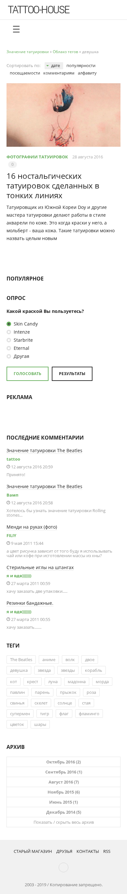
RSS (106, 851)
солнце (65, 703)
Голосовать (27, 373)
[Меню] (16, 29)
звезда (44, 670)
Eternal (20, 348)
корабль (93, 670)
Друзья (64, 851)
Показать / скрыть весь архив (64, 822)
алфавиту (87, 73)
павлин (17, 692)
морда (102, 681)
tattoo (13, 459)
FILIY (11, 535)
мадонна (77, 681)
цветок (17, 724)
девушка (19, 670)
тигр (44, 713)
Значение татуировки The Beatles (44, 450)
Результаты (72, 373)
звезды (68, 670)
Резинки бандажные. (30, 603)
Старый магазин (33, 851)
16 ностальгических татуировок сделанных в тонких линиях (53, 185)
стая (86, 703)
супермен (20, 713)
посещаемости (25, 73)
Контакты (88, 851)
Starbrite (22, 340)
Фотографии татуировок (37, 157)
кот (13, 681)
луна (53, 681)
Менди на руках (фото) (32, 527)
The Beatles (21, 659)
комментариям (59, 73)
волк (70, 659)
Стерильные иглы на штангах (40, 567)
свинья (17, 703)
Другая (20, 356)
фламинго (89, 713)
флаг (64, 713)
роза (91, 692)
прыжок (68, 692)
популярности (80, 65)
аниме (48, 659)
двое (89, 659)
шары (40, 724)
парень (42, 692)
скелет (41, 703)
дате (55, 65)
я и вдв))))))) (19, 576)
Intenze (21, 332)
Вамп (12, 495)
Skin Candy (25, 324)
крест (32, 681)
